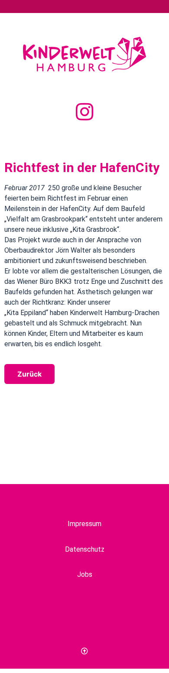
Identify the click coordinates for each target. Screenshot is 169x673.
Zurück (29, 374)
